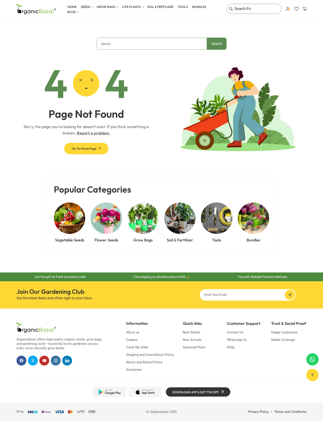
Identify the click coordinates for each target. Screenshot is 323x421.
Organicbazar (159, 412)
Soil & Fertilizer (180, 240)
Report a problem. (93, 133)
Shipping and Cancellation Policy (150, 355)
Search (216, 44)
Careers (132, 340)
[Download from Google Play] (109, 392)
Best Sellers (191, 332)
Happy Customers (284, 332)
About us (132, 332)
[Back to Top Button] (312, 375)
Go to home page (84, 149)
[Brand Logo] (36, 327)
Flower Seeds (106, 240)
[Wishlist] (296, 9)
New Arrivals (192, 340)
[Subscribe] (290, 295)
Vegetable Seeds (69, 240)
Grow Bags (143, 240)
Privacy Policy (258, 412)
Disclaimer (134, 370)
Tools (216, 240)
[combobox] (161, 44)
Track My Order (137, 347)
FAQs (231, 347)
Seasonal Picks (194, 347)
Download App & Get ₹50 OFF (195, 392)
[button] (86, 7)
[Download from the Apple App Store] (145, 392)
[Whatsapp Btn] (312, 359)
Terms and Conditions (290, 412)
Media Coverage (283, 340)
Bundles (253, 240)
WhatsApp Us (237, 340)
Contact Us (235, 332)
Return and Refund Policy (144, 362)
